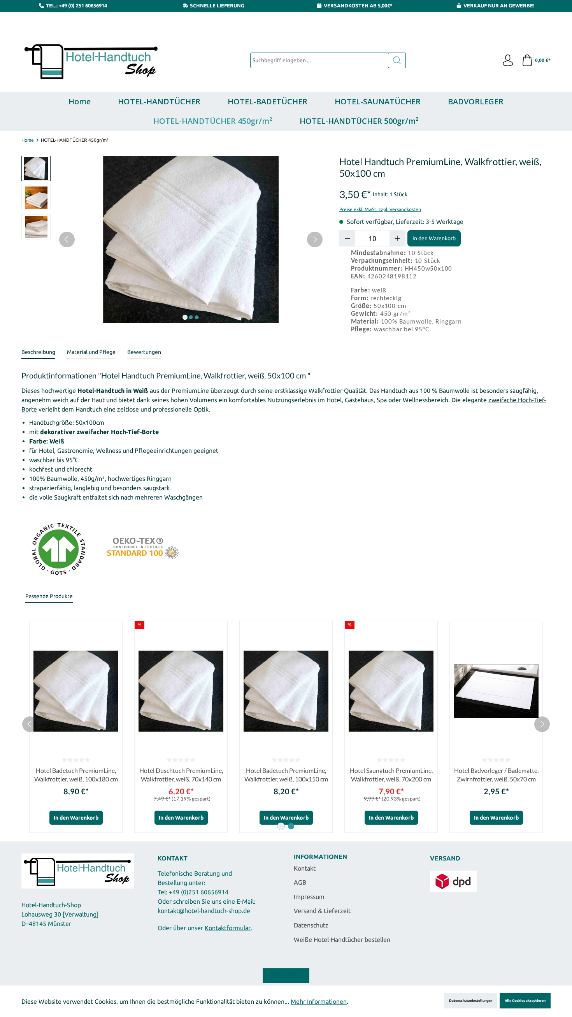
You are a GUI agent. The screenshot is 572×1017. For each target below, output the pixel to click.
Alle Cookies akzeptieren (525, 1001)
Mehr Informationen (319, 1001)
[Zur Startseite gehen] (91, 61)
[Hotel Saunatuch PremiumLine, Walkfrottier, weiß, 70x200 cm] (391, 691)
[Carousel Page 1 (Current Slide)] (281, 826)
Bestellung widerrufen (286, 976)
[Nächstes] (315, 239)
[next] (542, 724)
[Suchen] (397, 60)
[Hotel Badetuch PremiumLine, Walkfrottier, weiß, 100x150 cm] (286, 691)
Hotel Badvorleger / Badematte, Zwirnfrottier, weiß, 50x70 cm (496, 775)
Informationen (320, 856)
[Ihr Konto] (508, 61)
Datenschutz (311, 925)
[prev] (30, 724)
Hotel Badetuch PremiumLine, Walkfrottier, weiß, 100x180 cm (76, 775)
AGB (300, 882)
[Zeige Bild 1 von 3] (185, 317)
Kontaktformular (228, 927)
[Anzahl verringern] (347, 238)
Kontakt (305, 868)
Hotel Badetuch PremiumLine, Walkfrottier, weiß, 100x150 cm (286, 775)
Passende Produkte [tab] (49, 596)
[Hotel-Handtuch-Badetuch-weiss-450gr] (190, 239)
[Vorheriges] (67, 239)
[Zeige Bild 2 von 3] (191, 317)
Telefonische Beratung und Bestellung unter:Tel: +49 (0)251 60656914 (195, 883)
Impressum (309, 896)
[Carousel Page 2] (291, 826)
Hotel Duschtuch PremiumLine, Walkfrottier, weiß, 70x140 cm (181, 775)
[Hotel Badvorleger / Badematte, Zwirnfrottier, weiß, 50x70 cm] (496, 691)
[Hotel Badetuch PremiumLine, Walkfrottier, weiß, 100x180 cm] (75, 691)
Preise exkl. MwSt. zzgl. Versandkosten (380, 209)
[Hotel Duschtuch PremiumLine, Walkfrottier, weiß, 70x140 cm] (181, 691)
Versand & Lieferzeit (322, 910)
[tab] (38, 352)
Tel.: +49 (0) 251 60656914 (76, 5)
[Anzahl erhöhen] (397, 238)
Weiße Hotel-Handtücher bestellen (342, 939)
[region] (173, 239)
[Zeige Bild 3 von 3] (196, 317)
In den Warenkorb (434, 238)
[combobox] (319, 60)
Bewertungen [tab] (144, 352)
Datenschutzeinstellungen (470, 1001)
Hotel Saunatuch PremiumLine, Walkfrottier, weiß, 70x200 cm (391, 775)
